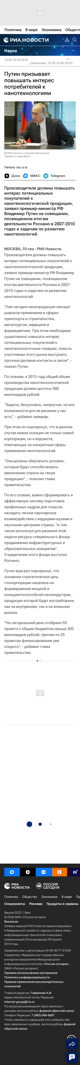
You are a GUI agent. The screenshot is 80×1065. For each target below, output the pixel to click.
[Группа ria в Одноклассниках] (59, 872)
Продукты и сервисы (62, 904)
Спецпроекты (14, 904)
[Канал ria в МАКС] (12, 872)
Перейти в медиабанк (17, 156)
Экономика (49, 897)
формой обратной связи (56, 1010)
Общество (29, 897)
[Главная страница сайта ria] (25, 40)
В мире (67, 897)
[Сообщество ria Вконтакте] (43, 872)
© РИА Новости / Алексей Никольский (26, 153)
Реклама (35, 904)
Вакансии (11, 921)
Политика (11, 897)
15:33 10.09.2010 (16, 60)
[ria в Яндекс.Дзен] (27, 872)
